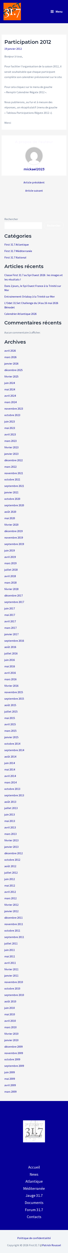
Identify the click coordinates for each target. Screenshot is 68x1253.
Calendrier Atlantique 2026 (20, 314)
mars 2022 (10, 466)
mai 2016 (9, 666)
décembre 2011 (13, 917)
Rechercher (11, 219)
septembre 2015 (14, 698)
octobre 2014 (12, 743)
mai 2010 (9, 1014)
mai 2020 (9, 518)
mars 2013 (10, 834)
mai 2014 (9, 769)
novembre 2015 (13, 692)
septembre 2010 (14, 995)
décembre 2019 (13, 531)
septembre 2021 (14, 486)
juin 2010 (9, 1008)
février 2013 (11, 840)
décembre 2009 (13, 1046)
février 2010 (11, 1033)
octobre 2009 (12, 1059)
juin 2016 (9, 660)
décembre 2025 (13, 370)
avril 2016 (10, 672)
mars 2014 (10, 782)
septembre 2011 (14, 937)
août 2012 (10, 866)
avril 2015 (10, 724)
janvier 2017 (11, 634)
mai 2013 (9, 821)
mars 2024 (10, 402)
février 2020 (11, 524)
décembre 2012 (13, 853)
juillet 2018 (11, 569)
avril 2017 (10, 621)
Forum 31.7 (34, 1209)
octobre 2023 (12, 415)
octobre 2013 (12, 789)
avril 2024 (10, 395)
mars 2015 (10, 730)
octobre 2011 (12, 930)
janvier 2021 (11, 492)
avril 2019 (10, 557)
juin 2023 (9, 421)
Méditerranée (34, 1188)
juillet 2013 (11, 808)
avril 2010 (10, 1020)
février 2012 (11, 904)
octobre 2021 (12, 479)
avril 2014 (10, 776)
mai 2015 (9, 718)
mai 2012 (9, 885)
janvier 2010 (11, 1040)
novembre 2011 (13, 924)
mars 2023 (10, 441)
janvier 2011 (11, 975)
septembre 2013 (14, 795)
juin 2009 (9, 1072)
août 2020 (10, 511)
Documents (34, 1202)
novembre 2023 (13, 408)
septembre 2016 (14, 640)
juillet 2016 (11, 653)
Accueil (34, 1167)
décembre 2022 (13, 460)
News (34, 1174)
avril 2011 (10, 963)
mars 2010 (10, 1027)
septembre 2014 (14, 750)
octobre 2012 (12, 859)
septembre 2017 (14, 602)
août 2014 (10, 756)
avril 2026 (10, 350)
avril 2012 (10, 892)
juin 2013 (9, 814)
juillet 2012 (11, 872)
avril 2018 (10, 576)
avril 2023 (10, 434)
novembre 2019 (13, 537)
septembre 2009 (14, 1065)
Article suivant (34, 190)
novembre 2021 (13, 473)
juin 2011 (9, 950)
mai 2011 (9, 956)
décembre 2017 (13, 595)
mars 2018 (10, 582)
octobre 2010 (12, 988)
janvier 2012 (11, 911)
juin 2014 (9, 763)
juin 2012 (9, 879)
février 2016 (11, 685)
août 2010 (10, 1001)
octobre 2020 (12, 499)
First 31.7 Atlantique (16, 244)
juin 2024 (9, 383)
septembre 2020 (14, 505)
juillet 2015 (11, 711)
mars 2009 (10, 1091)
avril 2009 (10, 1085)
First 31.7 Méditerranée (18, 251)
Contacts (34, 1216)
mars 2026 (10, 357)
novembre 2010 (13, 982)
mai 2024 (9, 389)
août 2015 (10, 705)
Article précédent (34, 182)
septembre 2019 (14, 544)
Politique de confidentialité (34, 1238)
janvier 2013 (11, 846)
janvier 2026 (11, 363)
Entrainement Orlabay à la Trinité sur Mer (29, 296)
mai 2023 (9, 428)
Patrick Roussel (51, 1245)
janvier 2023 (11, 453)
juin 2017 (9, 608)
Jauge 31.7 (34, 1195)
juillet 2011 (11, 943)
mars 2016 (10, 679)
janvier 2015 (11, 737)
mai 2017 (9, 615)
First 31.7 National (15, 257)
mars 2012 (10, 898)
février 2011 (11, 969)
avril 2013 (10, 827)
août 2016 (10, 647)
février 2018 (11, 589)
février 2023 (11, 447)
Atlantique (34, 1181)
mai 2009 (9, 1078)
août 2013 (10, 801)
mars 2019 (10, 563)
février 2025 (11, 376)
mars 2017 (10, 627)
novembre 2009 (13, 1053)
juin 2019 (9, 550)
